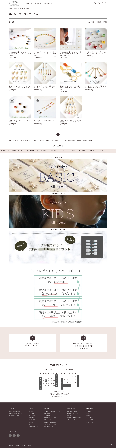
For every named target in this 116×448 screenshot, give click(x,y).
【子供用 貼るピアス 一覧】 (58, 194)
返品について (70, 415)
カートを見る (89, 417)
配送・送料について (72, 411)
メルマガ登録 (89, 420)
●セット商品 (32, 415)
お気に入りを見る (48, 426)
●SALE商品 (31, 417)
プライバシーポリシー (72, 420)
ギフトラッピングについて (50, 424)
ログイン (88, 413)
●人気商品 (31, 413)
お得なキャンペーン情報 (50, 417)
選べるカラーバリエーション (27, 8)
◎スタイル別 (32, 420)
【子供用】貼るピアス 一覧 (16, 413)
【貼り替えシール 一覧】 (58, 230)
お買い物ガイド (48, 413)
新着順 (105, 22)
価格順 (99, 22)
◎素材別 (31, 422)
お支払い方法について (72, 413)
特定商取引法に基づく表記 (74, 417)
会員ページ (89, 415)
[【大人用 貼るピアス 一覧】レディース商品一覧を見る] (58, 175)
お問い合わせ (89, 422)
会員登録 (88, 411)
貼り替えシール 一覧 (14, 415)
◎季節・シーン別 (33, 426)
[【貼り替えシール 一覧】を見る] (58, 247)
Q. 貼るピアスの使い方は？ (51, 422)
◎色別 (15, 8)
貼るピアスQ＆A (48, 420)
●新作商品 (31, 411)
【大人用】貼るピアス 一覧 (16, 411)
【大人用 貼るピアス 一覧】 (58, 158)
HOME (10, 8)
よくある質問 (47, 415)
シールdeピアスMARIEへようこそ (52, 411)
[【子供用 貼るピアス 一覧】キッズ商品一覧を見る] (58, 211)
